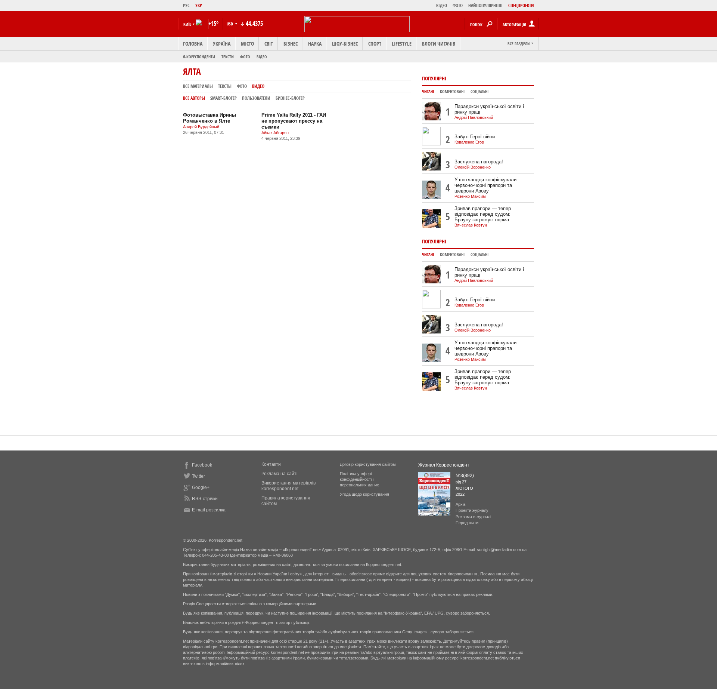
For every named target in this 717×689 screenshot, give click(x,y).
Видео (258, 86)
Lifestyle (402, 43)
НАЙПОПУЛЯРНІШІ (485, 5)
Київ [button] (187, 24)
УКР (198, 5)
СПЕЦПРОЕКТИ (521, 5)
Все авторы (194, 98)
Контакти (271, 464)
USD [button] (230, 24)
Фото (245, 56)
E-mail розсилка (209, 510)
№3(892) (465, 475)
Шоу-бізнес (345, 43)
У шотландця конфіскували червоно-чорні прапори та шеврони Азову (485, 185)
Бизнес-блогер (290, 98)
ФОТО (458, 5)
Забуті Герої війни (474, 136)
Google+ (200, 487)
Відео (262, 56)
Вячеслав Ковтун (470, 225)
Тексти (227, 56)
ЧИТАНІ (428, 91)
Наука (315, 43)
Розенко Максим (470, 196)
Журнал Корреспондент (443, 465)
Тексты (225, 86)
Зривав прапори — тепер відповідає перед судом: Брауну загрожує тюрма (482, 214)
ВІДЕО (441, 5)
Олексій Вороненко (472, 167)
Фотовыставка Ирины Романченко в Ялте (209, 118)
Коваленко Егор (469, 142)
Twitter (198, 476)
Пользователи (256, 98)
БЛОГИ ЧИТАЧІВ (438, 43)
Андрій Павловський (473, 117)
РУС (186, 5)
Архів (461, 504)
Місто (247, 43)
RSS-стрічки (205, 498)
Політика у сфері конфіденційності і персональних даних (359, 479)
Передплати (467, 522)
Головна (192, 43)
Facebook (202, 465)
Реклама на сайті (279, 473)
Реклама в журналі (473, 516)
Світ (268, 43)
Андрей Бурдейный (201, 126)
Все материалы (198, 86)
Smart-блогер (223, 98)
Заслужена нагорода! (478, 161)
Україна (221, 43)
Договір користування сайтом (368, 464)
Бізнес (290, 43)
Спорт (374, 43)
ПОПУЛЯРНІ (434, 78)
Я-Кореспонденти (199, 56)
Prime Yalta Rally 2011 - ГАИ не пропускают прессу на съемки (293, 121)
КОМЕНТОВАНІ (452, 91)
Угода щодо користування (364, 494)
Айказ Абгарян (275, 132)
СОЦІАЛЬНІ (479, 91)
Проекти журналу (472, 510)
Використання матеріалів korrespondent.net (288, 485)
